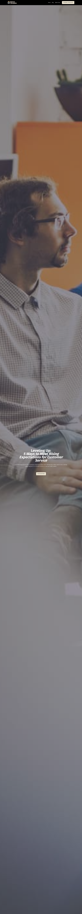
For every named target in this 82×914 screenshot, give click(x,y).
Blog (53, 2)
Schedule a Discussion (68, 2)
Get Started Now (41, 473)
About (49, 2)
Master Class (57, 2)
